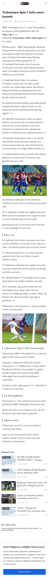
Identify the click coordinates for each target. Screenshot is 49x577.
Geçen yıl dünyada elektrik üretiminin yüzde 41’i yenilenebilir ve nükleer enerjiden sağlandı (30, 497)
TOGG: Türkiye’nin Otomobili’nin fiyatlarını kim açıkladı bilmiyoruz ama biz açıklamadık (31, 509)
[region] (24, 560)
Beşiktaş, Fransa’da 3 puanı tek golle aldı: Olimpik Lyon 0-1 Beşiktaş (32, 484)
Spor (35, 21)
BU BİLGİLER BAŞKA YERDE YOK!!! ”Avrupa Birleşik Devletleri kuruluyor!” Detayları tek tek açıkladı (32, 458)
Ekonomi (5, 495)
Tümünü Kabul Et (24, 572)
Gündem (5, 470)
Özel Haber (6, 457)
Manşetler (17, 21)
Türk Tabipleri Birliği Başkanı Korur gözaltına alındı (31, 471)
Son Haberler (27, 21)
